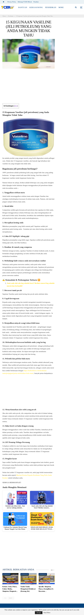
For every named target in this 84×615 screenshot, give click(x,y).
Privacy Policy (11, 2)
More (61, 7)
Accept (39, 612)
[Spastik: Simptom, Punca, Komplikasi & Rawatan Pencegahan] (47, 578)
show (15, 106)
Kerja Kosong (36, 7)
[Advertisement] (28, 87)
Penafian (36, 2)
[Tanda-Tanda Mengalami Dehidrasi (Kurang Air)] (28, 578)
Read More (47, 612)
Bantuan (22, 7)
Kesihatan (6, 574)
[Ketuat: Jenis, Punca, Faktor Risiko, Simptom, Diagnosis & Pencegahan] (10, 578)
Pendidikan (50, 7)
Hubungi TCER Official (25, 2)
